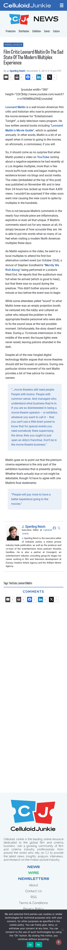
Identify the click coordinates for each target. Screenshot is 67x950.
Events (47, 31)
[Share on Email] (6, 77)
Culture (56, 31)
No (38, 944)
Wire (33, 873)
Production (11, 31)
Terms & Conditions (33, 903)
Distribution (24, 31)
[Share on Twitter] (49, 77)
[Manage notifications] (58, 942)
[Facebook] (54, 528)
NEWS (46, 19)
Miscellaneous (13, 44)
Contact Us (33, 891)
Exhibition (36, 31)
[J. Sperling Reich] (14, 533)
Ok (30, 944)
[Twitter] (59, 528)
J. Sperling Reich (16, 70)
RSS (34, 897)
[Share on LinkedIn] (38, 77)
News (33, 867)
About (33, 885)
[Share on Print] (16, 77)
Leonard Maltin (15, 107)
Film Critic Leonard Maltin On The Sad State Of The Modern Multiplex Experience (33, 57)
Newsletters (33, 879)
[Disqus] (33, 647)
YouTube (43, 157)
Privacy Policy (33, 909)
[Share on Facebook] (27, 77)
